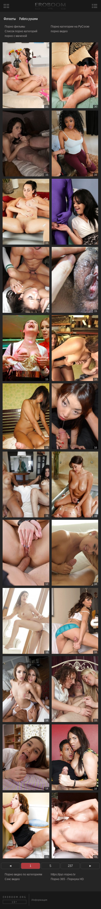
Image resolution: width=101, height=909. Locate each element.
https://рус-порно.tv (63, 874)
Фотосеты (9, 18)
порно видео (59, 31)
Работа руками (28, 18)
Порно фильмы (15, 26)
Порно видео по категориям (23, 874)
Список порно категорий (21, 31)
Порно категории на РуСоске (70, 26)
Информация (39, 899)
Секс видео (12, 879)
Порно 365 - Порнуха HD (67, 879)
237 (70, 866)
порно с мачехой (16, 36)
